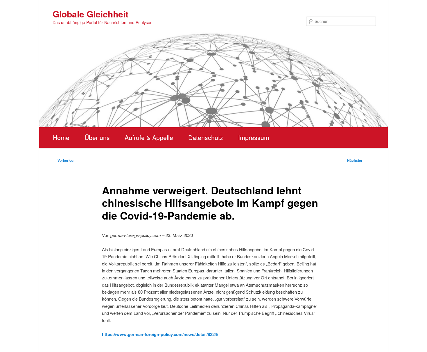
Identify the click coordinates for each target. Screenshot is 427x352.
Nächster (357, 160)
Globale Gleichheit (90, 14)
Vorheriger (64, 160)
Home (61, 137)
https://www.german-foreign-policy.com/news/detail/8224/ (160, 334)
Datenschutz (205, 137)
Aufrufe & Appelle (149, 137)
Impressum (253, 137)
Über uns (97, 137)
